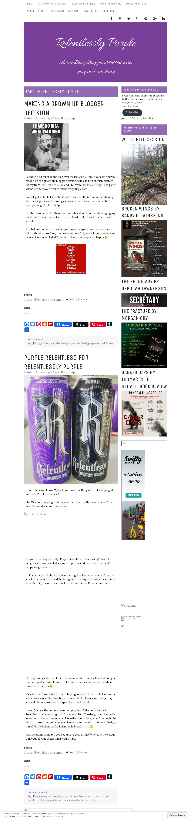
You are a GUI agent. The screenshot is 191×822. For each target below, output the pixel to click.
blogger (38, 343)
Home (29, 3)
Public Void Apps (91, 185)
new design (79, 796)
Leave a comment (37, 792)
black (37, 796)
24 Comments (35, 339)
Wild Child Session (143, 139)
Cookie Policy (60, 816)
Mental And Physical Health (53, 3)
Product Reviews (35, 11)
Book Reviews (57, 11)
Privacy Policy (90, 11)
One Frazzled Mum (52, 185)
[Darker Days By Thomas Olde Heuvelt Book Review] (144, 392)
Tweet (28, 299)
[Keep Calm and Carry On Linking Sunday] (71, 245)
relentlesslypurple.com (88, 343)
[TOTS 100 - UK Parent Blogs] (133, 616)
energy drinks (48, 796)
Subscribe (132, 112)
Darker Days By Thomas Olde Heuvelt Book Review (144, 379)
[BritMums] (128, 605)
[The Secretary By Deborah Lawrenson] (144, 294)
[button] (46, 147)
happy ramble (64, 796)
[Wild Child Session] (144, 145)
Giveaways (73, 11)
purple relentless (53, 800)
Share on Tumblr (52, 299)
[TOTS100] (128, 618)
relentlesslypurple (65, 343)
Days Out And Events (136, 3)
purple (39, 800)
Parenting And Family (111, 3)
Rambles (29, 118)
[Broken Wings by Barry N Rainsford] (144, 221)
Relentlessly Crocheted (83, 3)
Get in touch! (108, 11)
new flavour (93, 796)
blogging (49, 343)
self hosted (108, 343)
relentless (69, 800)
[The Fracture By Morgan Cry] (144, 324)
